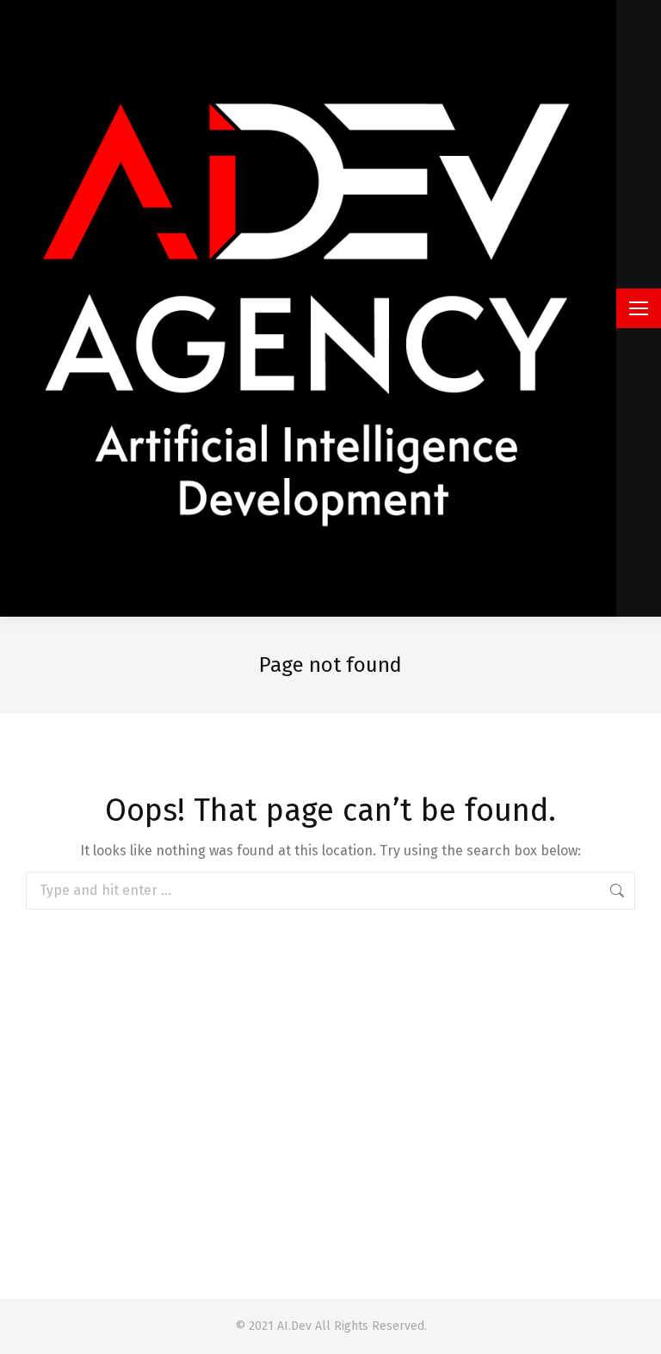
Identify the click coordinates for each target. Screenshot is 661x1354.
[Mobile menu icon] (638, 308)
